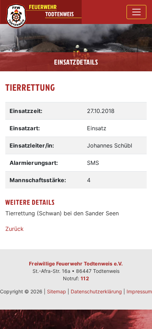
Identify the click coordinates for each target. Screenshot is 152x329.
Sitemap (56, 291)
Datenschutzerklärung (96, 291)
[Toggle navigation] (136, 12)
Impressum (139, 291)
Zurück (14, 228)
